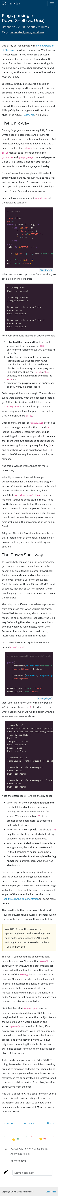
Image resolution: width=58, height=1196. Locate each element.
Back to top (51, 1191)
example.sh (46, 269)
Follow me (28, 114)
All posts (29, 1122)
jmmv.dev (13, 3)
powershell (16, 32)
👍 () (15, 1139)
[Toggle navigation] (51, 4)
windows (38, 32)
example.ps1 (45, 698)
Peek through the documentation (20, 898)
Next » (50, 1122)
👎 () (42, 1139)
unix (28, 32)
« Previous (9, 1122)
